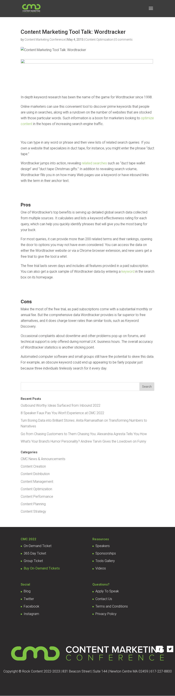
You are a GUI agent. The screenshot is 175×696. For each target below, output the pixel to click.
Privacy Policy (106, 614)
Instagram (31, 614)
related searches (94, 163)
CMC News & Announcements (43, 459)
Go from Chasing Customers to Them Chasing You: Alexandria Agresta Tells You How (84, 434)
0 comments (124, 39)
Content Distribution (35, 474)
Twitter (29, 599)
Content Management (37, 482)
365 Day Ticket (35, 553)
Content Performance (37, 496)
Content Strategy (33, 511)
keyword (127, 271)
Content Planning (33, 504)
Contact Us (103, 599)
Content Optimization (99, 39)
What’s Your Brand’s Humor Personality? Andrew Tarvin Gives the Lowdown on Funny (83, 441)
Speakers (102, 546)
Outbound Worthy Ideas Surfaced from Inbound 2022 (60, 405)
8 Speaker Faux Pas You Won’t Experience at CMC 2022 (62, 413)
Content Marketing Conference (45, 39)
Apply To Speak (107, 591)
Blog (27, 591)
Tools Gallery (105, 561)
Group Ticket (33, 561)
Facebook (31, 606)
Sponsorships (105, 553)
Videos (100, 568)
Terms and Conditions (111, 606)
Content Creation (33, 466)
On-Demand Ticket (37, 546)
